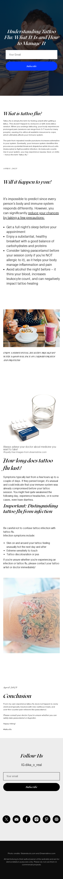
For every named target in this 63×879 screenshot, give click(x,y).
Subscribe (31, 326)
